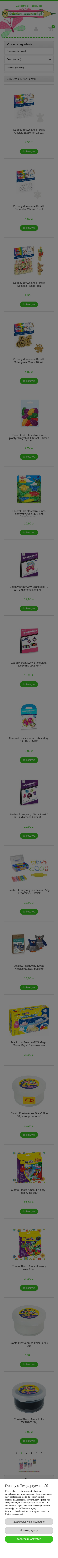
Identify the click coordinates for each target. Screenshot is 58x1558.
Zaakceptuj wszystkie (29, 1539)
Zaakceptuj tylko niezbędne (29, 1521)
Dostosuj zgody (29, 1530)
